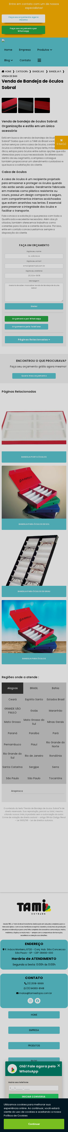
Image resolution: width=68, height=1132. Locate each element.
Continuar (34, 1124)
